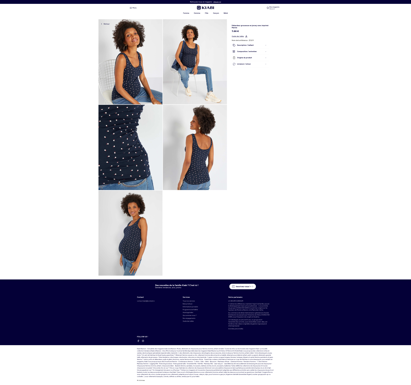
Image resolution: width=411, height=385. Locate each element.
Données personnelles (235, 329)
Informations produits (190, 307)
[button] (250, 45)
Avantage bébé (188, 312)
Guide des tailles (238, 36)
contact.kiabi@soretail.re (145, 301)
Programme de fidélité (190, 310)
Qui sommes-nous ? (190, 315)
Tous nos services (189, 301)
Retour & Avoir (187, 304)
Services (186, 297)
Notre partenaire (235, 297)
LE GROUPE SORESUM (235, 301)
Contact (140, 297)
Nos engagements (189, 318)
